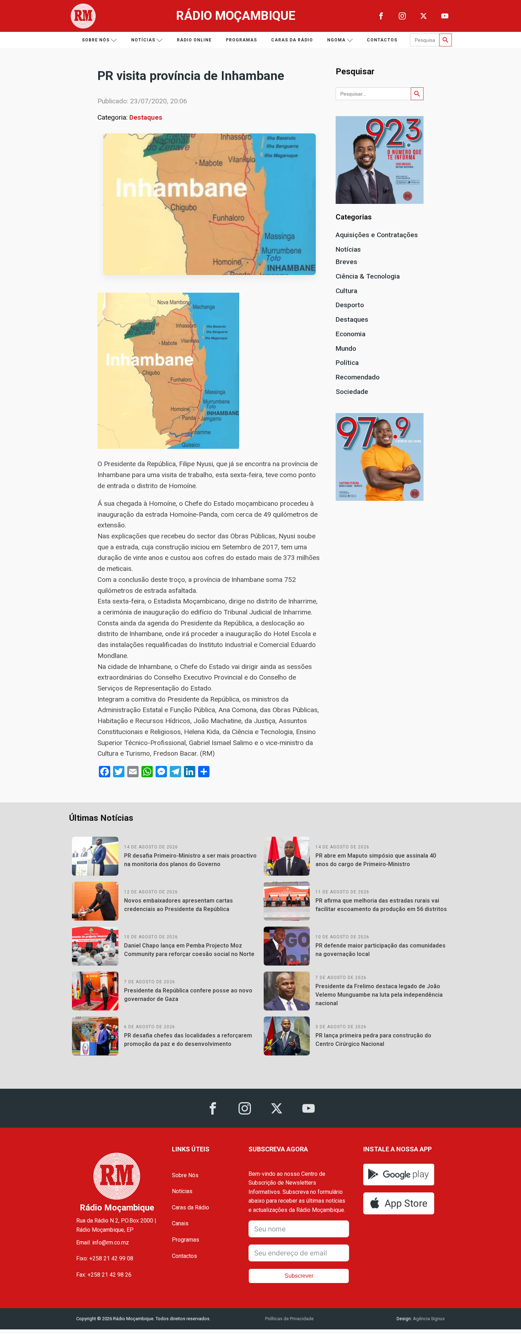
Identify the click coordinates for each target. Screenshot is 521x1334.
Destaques (145, 117)
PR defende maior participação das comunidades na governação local (380, 949)
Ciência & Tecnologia (368, 276)
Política (347, 363)
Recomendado (358, 377)
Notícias (143, 40)
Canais (180, 1223)
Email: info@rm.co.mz (102, 1242)
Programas (241, 40)
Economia (350, 334)
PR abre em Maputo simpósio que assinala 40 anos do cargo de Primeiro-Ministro (375, 860)
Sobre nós (96, 40)
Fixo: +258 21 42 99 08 (104, 1258)
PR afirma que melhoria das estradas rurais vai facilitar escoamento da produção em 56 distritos (381, 904)
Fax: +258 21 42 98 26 (103, 1274)
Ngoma (336, 40)
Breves (346, 262)
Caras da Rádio (292, 40)
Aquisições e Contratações (377, 235)
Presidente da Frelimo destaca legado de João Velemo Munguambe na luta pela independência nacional (379, 995)
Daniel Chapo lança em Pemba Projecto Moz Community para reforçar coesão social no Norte (189, 949)
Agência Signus (428, 1318)
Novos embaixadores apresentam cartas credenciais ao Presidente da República (178, 904)
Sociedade (352, 392)
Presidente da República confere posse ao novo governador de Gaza (188, 994)
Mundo (346, 348)
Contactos (382, 40)
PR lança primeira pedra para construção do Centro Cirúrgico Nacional (373, 1039)
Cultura (346, 291)
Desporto (350, 305)
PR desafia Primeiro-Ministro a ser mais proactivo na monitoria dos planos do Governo (190, 860)
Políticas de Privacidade (289, 1318)
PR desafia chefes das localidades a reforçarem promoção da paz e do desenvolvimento (188, 1039)
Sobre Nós (185, 1175)
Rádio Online (194, 40)
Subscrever (299, 1276)
